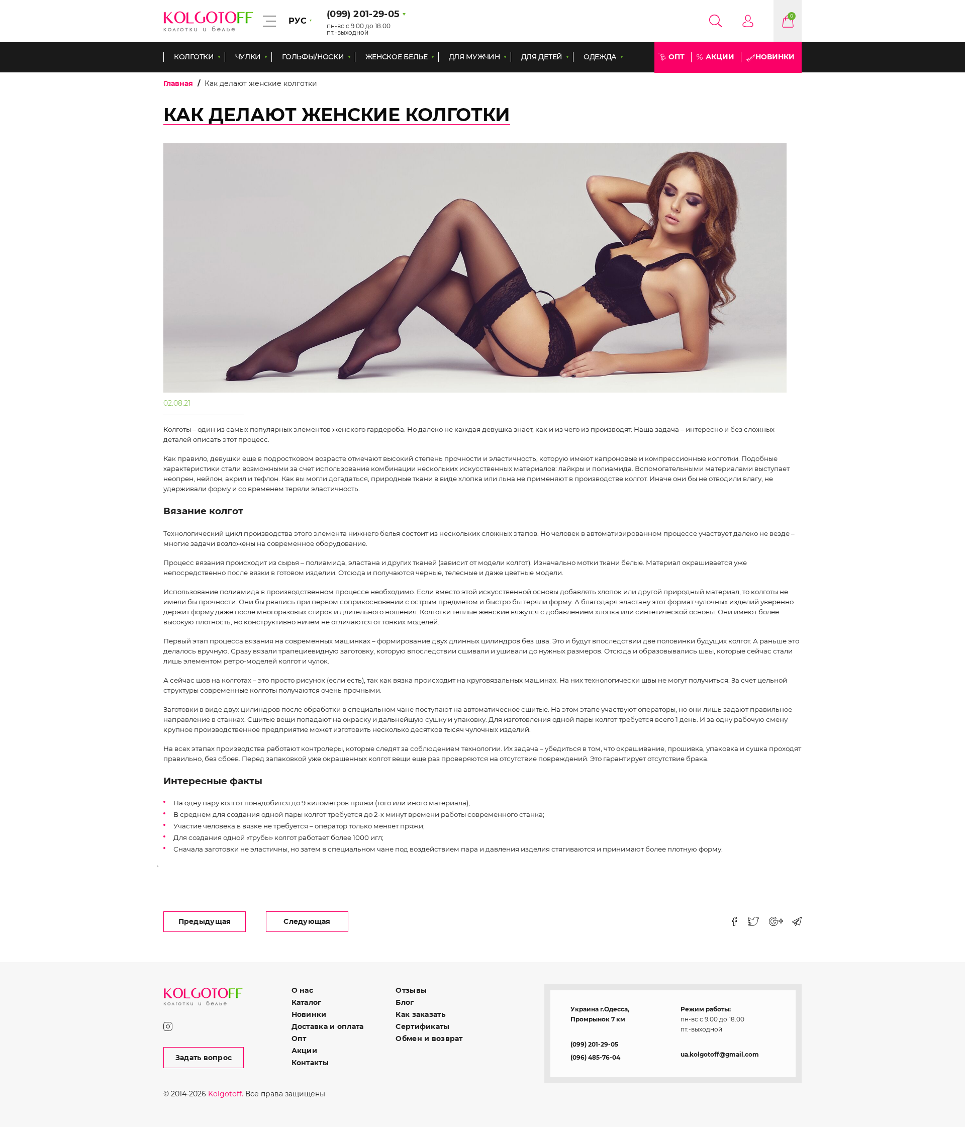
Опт (676, 56)
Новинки (775, 56)
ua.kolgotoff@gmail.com (720, 1054)
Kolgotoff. (225, 1093)
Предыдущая (204, 921)
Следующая (307, 921)
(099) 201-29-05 (594, 1044)
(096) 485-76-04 (595, 1057)
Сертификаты (422, 1026)
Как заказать (420, 1014)
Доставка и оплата (328, 1026)
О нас (302, 990)
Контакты (310, 1062)
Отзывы (411, 990)
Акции (720, 56)
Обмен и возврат (429, 1038)
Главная (178, 83)
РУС (297, 21)
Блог (405, 1002)
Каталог (307, 1002)
